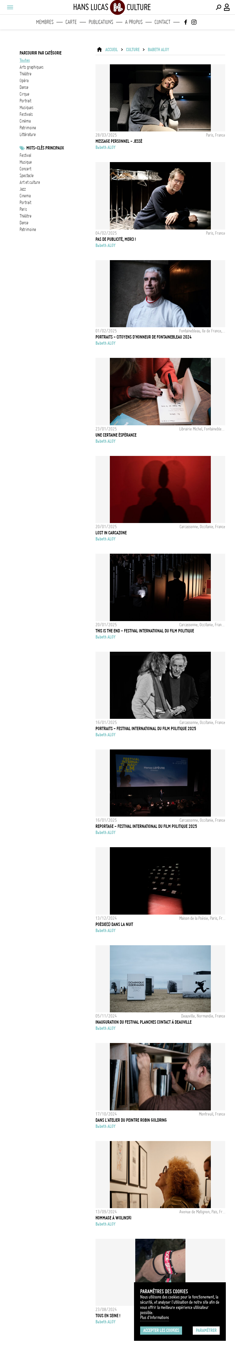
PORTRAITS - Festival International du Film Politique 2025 (145, 728)
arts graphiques (31, 67)
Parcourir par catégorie (41, 53)
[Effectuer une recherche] (218, 7)
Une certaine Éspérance (115, 435)
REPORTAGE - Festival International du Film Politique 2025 (146, 826)
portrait (25, 101)
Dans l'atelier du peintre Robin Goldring (131, 1120)
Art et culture (30, 182)
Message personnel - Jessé (118, 141)
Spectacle (27, 175)
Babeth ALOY (158, 49)
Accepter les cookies (161, 1330)
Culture (133, 49)
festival (25, 155)
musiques (26, 107)
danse (24, 87)
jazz (23, 189)
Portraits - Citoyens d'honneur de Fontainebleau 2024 (143, 337)
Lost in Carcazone (111, 532)
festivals (26, 114)
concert (25, 169)
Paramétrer (206, 1330)
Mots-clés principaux (45, 148)
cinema (25, 196)
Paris (23, 209)
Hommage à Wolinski (113, 1217)
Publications (101, 22)
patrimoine (28, 128)
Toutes (25, 60)
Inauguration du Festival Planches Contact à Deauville (143, 1022)
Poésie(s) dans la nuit (114, 924)
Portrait (25, 202)
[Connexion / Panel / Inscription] (227, 7)
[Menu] (10, 7)
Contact (162, 22)
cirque (24, 94)
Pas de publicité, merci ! (115, 239)
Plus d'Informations (154, 1317)
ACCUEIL (111, 49)
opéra (24, 80)
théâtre (26, 74)
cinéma (25, 121)
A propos (134, 22)
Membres (45, 22)
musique (26, 162)
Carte (71, 22)
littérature (28, 134)
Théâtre (26, 216)
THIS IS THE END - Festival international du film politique (144, 630)
